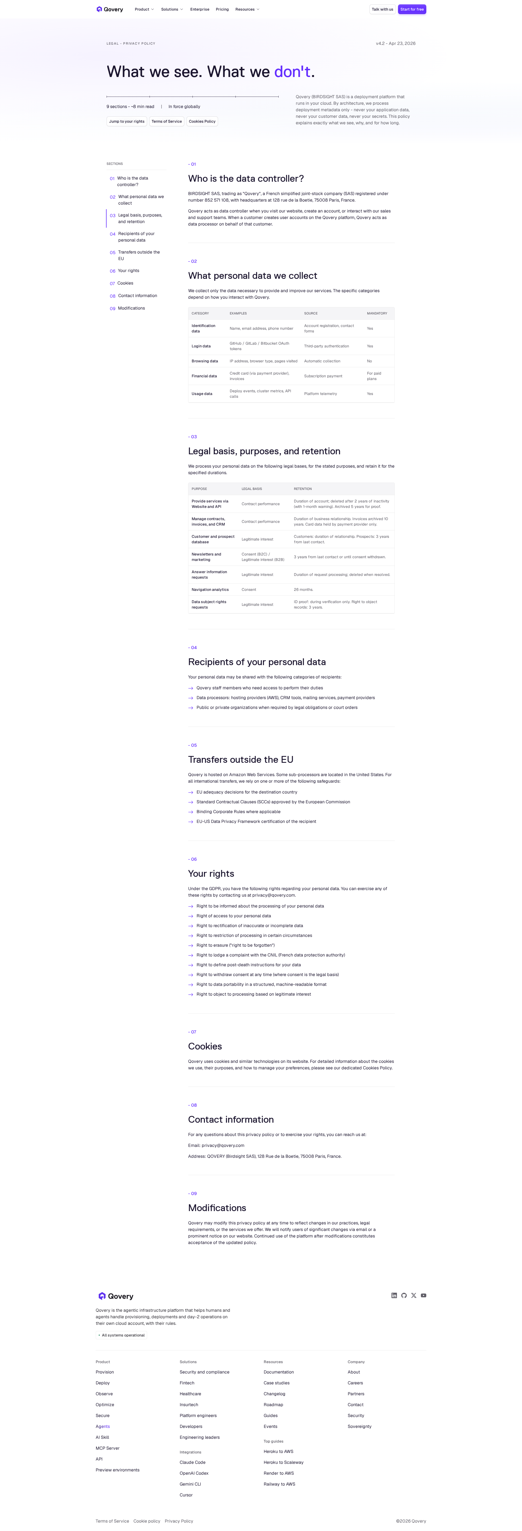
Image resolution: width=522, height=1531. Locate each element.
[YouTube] (423, 1295)
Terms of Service (167, 121)
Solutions (169, 9)
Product (142, 9)
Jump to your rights (127, 121)
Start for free (412, 9)
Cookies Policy (202, 121)
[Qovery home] (116, 1296)
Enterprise (199, 9)
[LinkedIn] (394, 1295)
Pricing (222, 9)
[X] (414, 1295)
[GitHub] (404, 1295)
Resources (245, 9)
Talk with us (382, 9)
